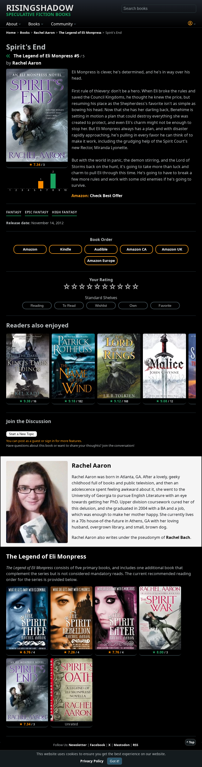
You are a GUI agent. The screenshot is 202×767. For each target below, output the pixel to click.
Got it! (114, 761)
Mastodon (122, 745)
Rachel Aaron (26, 63)
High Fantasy (64, 212)
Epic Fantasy (36, 212)
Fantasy (13, 212)
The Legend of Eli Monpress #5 (46, 56)
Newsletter (78, 745)
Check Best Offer (106, 195)
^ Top (190, 742)
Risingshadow (39, 9)
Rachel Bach (178, 537)
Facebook (97, 745)
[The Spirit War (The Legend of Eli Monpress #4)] (8, 56)
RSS (135, 745)
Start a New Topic (21, 434)
